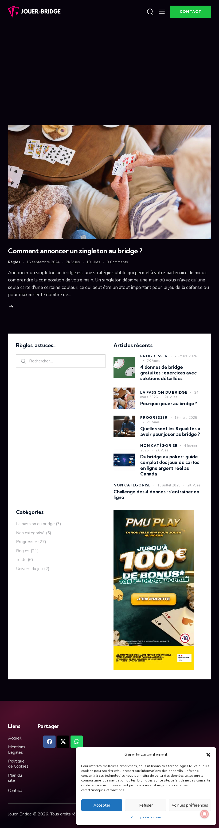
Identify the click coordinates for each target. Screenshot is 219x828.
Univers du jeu (29, 569)
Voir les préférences (190, 805)
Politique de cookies (146, 817)
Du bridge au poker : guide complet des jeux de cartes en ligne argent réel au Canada (169, 465)
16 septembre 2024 (43, 262)
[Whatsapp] (77, 742)
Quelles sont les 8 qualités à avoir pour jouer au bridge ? (170, 431)
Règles (14, 262)
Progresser (154, 356)
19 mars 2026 (185, 417)
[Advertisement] (109, 63)
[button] (208, 754)
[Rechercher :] (60, 361)
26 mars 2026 (185, 356)
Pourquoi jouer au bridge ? (168, 403)
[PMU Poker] (154, 513)
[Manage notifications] (204, 814)
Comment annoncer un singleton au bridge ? (75, 251)
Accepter (101, 805)
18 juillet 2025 (169, 485)
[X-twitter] (63, 742)
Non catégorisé (158, 445)
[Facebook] (49, 742)
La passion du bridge (163, 392)
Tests (21, 560)
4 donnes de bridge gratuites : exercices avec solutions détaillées (168, 372)
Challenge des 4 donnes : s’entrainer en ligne (156, 494)
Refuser (146, 805)
